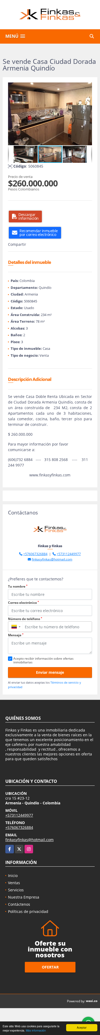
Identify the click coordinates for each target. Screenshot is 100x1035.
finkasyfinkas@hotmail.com (52, 559)
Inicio (13, 875)
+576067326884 (35, 554)
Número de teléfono (25, 619)
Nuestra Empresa (23, 897)
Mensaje (15, 635)
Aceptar (81, 1027)
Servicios (16, 889)
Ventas (14, 882)
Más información (36, 1030)
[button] (87, 87)
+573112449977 (69, 554)
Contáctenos (19, 904)
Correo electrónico (23, 602)
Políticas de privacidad (28, 911)
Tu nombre (17, 586)
